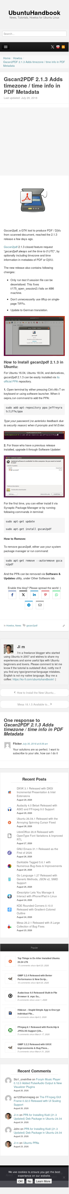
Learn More (43, 1181)
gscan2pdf (31, 625)
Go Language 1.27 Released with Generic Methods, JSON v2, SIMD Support (37, 879)
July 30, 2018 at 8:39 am (35, 743)
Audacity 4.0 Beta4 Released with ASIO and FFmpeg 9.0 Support (37, 807)
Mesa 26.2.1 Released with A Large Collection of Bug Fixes (38, 924)
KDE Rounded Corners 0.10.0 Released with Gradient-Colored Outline (36, 909)
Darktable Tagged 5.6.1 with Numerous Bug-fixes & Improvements (39, 864)
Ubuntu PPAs (31, 1143)
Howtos (10, 625)
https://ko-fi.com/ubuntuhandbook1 (34, 679)
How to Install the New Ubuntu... (36, 692)
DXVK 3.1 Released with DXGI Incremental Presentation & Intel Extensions (36, 792)
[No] (64, 1177)
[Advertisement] (34, 141)
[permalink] (62, 625)
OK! (20, 1181)
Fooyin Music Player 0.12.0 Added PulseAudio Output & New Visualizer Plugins (38, 1083)
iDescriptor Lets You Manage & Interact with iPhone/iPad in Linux (37, 894)
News (18, 625)
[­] (34, 2)
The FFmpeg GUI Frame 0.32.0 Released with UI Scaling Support (37, 1100)
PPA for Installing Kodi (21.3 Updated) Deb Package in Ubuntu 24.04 (38, 1116)
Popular (34, 947)
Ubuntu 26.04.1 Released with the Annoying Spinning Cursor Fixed (37, 820)
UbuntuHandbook (34, 12)
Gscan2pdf (11, 247)
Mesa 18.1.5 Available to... (33, 704)
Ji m (16, 1115)
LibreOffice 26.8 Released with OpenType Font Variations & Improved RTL (40, 835)
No (29, 1181)
